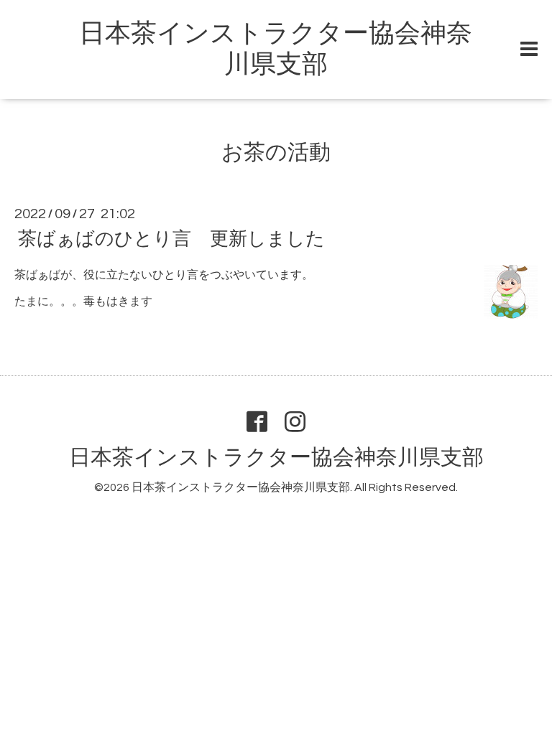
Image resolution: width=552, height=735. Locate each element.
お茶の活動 (276, 152)
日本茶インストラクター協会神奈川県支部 (276, 457)
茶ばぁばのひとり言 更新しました (171, 239)
